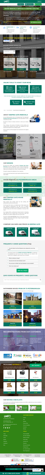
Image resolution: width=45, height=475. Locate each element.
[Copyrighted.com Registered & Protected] (15, 460)
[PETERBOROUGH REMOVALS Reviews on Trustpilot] (17, 356)
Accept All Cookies (13, 469)
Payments (25, 443)
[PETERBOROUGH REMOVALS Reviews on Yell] (27, 356)
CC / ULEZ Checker (26, 448)
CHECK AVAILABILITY (9, 89)
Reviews (24, 421)
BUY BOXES (36, 365)
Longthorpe (5, 443)
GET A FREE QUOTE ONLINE (12, 473)
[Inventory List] (22, 407)
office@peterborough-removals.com (10, 424)
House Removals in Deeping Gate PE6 (19, 110)
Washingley (5, 435)
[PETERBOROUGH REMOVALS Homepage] (6, 1)
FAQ (24, 419)
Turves (4, 437)
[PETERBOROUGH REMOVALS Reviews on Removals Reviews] (8, 356)
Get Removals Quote (36, 22)
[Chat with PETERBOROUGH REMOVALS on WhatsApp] (28, 473)
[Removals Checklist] (9, 407)
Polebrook (5, 441)
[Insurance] (27, 460)
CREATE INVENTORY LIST (35, 89)
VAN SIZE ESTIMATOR (22, 89)
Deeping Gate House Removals (10, 118)
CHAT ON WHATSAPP (35, 473)
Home (5, 110)
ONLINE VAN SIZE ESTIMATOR (24, 252)
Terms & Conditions (26, 425)
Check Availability (26, 433)
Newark (4, 439)
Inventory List (25, 441)
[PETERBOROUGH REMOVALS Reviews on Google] (37, 356)
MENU (39, 1)
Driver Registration (26, 450)
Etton (4, 445)
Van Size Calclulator (26, 435)
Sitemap (24, 428)
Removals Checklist (26, 445)
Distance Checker (26, 437)
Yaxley (4, 433)
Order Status (25, 439)
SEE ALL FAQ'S (22, 270)
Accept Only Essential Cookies (31, 469)
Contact (24, 417)
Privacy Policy (38, 466)
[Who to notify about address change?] (36, 407)
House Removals (9, 110)
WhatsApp (39, 4)
